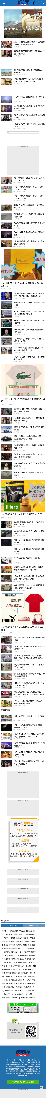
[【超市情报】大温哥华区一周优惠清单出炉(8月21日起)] (6, 754)
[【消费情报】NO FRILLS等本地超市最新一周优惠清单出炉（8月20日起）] (6, 736)
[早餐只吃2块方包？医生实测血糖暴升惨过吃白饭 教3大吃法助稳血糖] (6, 81)
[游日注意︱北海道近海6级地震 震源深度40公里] (6, 542)
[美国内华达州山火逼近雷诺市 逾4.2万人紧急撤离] (6, 72)
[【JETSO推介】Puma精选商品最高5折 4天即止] (23, 608)
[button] (43, 3)
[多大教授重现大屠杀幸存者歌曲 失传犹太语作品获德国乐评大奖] (6, 314)
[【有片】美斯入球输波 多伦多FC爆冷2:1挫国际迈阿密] (6, 189)
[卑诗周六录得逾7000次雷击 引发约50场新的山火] (6, 207)
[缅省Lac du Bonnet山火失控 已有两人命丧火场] (6, 475)
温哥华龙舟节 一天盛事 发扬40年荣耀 (29, 716)
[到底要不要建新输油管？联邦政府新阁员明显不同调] (6, 447)
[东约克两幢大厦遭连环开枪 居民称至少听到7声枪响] (6, 667)
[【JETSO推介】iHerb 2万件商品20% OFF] (23, 496)
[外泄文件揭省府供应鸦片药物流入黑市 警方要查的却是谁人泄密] (6, 438)
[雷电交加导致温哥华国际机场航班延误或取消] (6, 234)
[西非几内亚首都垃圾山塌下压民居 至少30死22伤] (6, 225)
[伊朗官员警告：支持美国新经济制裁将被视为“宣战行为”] (6, 180)
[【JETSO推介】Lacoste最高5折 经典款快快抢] (23, 380)
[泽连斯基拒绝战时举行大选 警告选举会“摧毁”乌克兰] (6, 332)
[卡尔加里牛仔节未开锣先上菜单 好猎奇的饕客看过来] (6, 466)
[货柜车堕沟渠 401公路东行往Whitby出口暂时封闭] (6, 216)
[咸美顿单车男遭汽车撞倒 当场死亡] (6, 560)
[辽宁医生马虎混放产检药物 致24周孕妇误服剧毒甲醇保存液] (6, 676)
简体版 (36, 8)
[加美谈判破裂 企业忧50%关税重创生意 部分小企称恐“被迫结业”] (6, 587)
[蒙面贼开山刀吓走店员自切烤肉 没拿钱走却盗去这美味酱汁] (6, 411)
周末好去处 (6, 710)
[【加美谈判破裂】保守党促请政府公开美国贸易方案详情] (6, 243)
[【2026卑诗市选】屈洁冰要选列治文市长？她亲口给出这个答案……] (6, 350)
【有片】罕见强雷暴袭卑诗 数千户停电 (28, 97)
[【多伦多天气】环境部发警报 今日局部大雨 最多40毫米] (6, 341)
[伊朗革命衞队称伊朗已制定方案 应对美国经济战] (6, 117)
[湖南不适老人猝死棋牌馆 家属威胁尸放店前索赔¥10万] (6, 649)
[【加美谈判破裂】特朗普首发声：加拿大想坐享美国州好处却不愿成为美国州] (6, 296)
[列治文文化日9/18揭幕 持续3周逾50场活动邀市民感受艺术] (6, 763)
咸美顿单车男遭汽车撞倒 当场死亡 (27, 558)
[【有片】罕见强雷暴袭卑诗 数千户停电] (6, 99)
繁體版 (42, 8)
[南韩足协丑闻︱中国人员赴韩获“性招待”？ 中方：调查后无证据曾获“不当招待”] (6, 694)
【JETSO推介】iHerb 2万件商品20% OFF (21, 514)
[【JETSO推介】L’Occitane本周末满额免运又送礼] (23, 264)
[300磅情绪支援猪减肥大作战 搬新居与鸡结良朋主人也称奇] (6, 420)
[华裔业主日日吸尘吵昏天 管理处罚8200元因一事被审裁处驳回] (6, 456)
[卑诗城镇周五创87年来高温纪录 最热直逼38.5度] (6, 305)
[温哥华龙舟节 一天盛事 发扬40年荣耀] (6, 718)
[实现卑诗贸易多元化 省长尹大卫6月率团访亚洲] (6, 429)
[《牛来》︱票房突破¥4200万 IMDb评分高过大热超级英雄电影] (6, 703)
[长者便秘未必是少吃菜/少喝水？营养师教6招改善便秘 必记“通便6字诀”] (6, 569)
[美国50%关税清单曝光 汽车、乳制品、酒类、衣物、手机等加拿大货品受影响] (6, 658)
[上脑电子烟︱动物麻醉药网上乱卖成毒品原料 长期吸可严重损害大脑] (6, 578)
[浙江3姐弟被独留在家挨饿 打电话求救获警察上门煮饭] (6, 524)
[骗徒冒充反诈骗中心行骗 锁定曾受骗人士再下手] (6, 323)
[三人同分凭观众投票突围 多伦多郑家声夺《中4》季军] (6, 108)
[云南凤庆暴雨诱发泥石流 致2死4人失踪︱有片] (6, 533)
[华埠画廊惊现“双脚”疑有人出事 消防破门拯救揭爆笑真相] (6, 53)
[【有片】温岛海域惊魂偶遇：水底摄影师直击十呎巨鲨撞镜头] (6, 727)
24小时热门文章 (12, 925)
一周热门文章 (33, 925)
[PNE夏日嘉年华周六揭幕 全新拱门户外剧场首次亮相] (6, 745)
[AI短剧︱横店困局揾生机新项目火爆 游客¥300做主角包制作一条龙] (6, 44)
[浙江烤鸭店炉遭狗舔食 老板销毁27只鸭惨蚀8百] (6, 640)
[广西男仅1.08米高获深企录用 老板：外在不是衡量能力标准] (6, 685)
